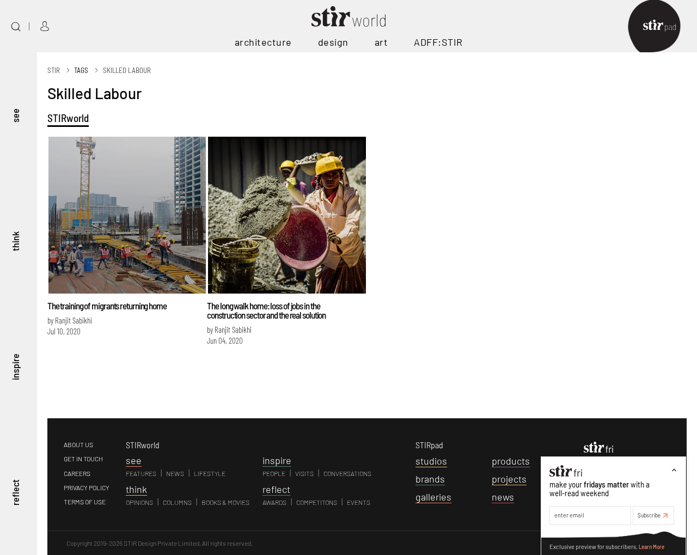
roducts (511, 461)
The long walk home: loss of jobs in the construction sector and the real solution (266, 310)
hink (136, 489)
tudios (431, 461)
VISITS (304, 473)
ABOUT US (78, 444)
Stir (53, 70)
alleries (433, 497)
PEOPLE (273, 473)
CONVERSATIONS (347, 473)
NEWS (175, 473)
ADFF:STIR (438, 42)
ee (134, 460)
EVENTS (358, 502)
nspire (276, 460)
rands (430, 479)
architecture (263, 42)
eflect (276, 489)
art (381, 42)
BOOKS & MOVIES (225, 502)
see (15, 115)
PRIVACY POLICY (86, 487)
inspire (15, 366)
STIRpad (429, 445)
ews (503, 497)
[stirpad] (665, 26)
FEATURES (141, 473)
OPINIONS (139, 502)
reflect (15, 492)
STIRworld (68, 118)
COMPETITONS (316, 502)
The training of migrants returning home (107, 305)
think (15, 241)
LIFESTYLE (209, 473)
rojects (509, 479)
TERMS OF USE (85, 501)
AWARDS (274, 502)
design (333, 42)
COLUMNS (177, 502)
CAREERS (77, 473)
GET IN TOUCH (83, 458)
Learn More (651, 546)
